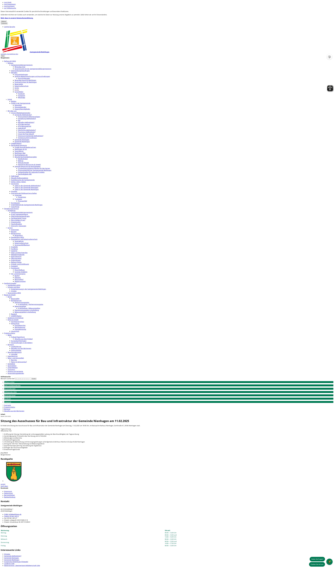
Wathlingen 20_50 (21, 149)
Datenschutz (8, 493)
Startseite (7, 405)
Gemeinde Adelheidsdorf (23, 115)
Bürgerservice (16, 233)
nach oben (4, 486)
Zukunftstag (15, 207)
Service (10, 228)
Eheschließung (20, 270)
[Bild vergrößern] (168, 472)
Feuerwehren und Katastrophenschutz (24, 239)
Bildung (20, 161)
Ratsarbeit (18, 105)
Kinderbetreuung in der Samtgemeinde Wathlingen (28, 289)
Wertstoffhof (19, 279)
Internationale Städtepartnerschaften (24, 193)
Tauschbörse (19, 151)
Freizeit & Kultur (9, 333)
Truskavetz (18, 199)
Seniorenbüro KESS (14, 293)
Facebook (21, 94)
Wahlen (13, 101)
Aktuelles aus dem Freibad (24, 339)
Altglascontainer (20, 281)
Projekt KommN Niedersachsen (25, 147)
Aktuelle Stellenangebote (19, 178)
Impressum (8, 491)
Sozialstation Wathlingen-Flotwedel (16, 562)
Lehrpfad (14, 354)
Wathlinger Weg (20, 153)
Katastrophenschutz (21, 86)
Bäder (10, 335)
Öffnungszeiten (16, 258)
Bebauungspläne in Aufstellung (25, 312)
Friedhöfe (14, 247)
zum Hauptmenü (10, 4)
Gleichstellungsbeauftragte (20, 71)
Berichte (14, 360)
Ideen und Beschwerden (19, 253)
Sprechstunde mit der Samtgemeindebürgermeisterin (33, 69)
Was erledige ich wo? (18, 220)
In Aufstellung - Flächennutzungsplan (30, 304)
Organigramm (16, 222)
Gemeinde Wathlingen (22, 142)
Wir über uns (12, 111)
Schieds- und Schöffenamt (20, 264)
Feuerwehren (19, 241)
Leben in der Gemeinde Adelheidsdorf (27, 186)
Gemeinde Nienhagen (22, 140)
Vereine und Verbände (15, 371)
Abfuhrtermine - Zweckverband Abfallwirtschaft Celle (22, 566)
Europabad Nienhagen (18, 341)
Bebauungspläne (20, 306)
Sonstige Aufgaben (21, 272)
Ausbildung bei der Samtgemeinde (23, 180)
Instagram (21, 96)
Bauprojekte (19, 84)
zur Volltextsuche (10, 8)
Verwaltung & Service (11, 209)
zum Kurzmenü (9, 6)
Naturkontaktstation (15, 352)
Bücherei (11, 345)
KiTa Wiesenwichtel (24, 126)
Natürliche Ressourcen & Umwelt (29, 165)
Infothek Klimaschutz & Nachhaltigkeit (27, 166)
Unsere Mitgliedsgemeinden (20, 113)
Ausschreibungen (24, 78)
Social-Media (19, 92)
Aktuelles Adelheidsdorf (26, 122)
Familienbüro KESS (17, 237)
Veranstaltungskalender (16, 373)
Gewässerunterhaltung (15, 318)
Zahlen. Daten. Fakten (18, 182)
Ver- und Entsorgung (18, 274)
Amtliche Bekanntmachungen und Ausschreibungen (32, 76)
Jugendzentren (13, 356)
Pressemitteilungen (21, 74)
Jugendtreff (22, 128)
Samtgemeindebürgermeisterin (22, 65)
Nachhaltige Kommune (19, 145)
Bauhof (17, 276)
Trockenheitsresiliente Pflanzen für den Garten (34, 168)
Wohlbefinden (23, 159)
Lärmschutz (15, 331)
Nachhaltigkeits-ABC (25, 174)
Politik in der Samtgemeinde (20, 103)
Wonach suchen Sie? (8, 379)
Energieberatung (20, 329)
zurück (3, 484)
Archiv (17, 88)
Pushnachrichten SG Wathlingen (26, 82)
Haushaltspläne (16, 224)
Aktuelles (14, 73)
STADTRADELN (13, 368)
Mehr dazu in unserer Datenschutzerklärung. (17, 18)
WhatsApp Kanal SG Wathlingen (25, 80)
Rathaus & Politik (10, 61)
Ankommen (15, 230)
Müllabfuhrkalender (18, 255)
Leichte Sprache (9, 27)
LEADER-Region (16, 143)
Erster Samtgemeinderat (19, 214)
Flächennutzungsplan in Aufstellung (27, 310)
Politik (10, 99)
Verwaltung (11, 211)
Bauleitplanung (16, 301)
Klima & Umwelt (13, 320)
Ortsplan (14, 191)
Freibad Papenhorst (18, 337)
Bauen (10, 297)
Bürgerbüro (19, 235)
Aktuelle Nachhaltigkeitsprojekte (26, 157)
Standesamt (15, 268)
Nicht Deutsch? (16, 256)
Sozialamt (14, 266)
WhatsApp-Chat (20, 67)
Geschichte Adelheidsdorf (27, 130)
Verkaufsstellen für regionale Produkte (31, 172)
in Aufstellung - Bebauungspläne (29, 308)
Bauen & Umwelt (9, 295)
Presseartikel (22, 201)
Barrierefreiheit (9, 495)
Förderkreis (22, 197)
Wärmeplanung (20, 327)
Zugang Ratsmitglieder (22, 109)
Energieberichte (20, 325)
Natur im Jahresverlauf (19, 362)
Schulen (14, 291)
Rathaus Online (16, 262)
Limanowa (18, 195)
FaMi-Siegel (15, 176)
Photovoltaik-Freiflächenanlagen (29, 117)
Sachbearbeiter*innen (18, 218)
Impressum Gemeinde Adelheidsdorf (30, 136)
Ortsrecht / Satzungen (18, 226)
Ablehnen (3, 21)
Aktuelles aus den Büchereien (21, 348)
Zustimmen (4, 23)
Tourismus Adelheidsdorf (26, 132)
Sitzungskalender (20, 107)
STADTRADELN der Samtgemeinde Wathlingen (26, 205)
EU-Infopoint (15, 203)
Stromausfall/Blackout (22, 245)
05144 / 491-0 (11, 516)
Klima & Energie (23, 163)
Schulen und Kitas (14, 287)
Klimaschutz (15, 324)
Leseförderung (16, 347)
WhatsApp (21, 97)
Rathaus (10, 63)
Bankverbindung (9, 497)
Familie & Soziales (10, 283)
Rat (19, 120)
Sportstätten (12, 366)
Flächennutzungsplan (22, 302)
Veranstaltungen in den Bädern (21, 343)
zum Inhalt (7, 2)
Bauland (14, 314)
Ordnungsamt (16, 260)
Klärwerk (18, 278)
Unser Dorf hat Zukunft (26, 134)
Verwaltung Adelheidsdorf (27, 119)
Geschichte (15, 184)
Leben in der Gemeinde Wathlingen (27, 189)
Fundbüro (14, 249)
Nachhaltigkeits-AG (21, 155)
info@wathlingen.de (12, 514)
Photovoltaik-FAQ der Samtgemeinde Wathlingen (34, 170)
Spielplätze (11, 364)
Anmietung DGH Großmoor (27, 138)
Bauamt (13, 232)
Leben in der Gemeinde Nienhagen (26, 188)
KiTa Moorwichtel (24, 124)
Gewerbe (14, 251)
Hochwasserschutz (17, 322)
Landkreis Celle (9, 564)
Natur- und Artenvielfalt (16, 358)
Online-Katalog (16, 350)
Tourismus (11, 370)
